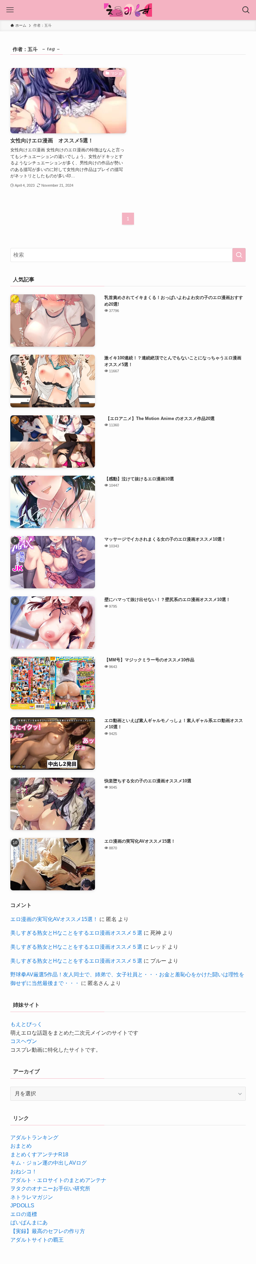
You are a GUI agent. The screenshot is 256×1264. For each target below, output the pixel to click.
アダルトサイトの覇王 (37, 1240)
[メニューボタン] (10, 10)
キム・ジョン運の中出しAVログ (48, 1163)
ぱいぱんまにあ (29, 1222)
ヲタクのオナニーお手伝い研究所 (50, 1188)
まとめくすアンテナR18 (39, 1154)
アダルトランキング (34, 1137)
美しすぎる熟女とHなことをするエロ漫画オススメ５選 (76, 933)
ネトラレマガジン (31, 1197)
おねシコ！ (23, 1171)
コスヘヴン (23, 1041)
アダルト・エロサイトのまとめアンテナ (58, 1180)
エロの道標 (23, 1214)
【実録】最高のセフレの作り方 (47, 1231)
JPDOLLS (22, 1205)
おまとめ (21, 1146)
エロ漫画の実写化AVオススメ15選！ (54, 919)
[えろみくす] (128, 10)
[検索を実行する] (239, 255)
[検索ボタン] (246, 10)
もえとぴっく (26, 1024)
